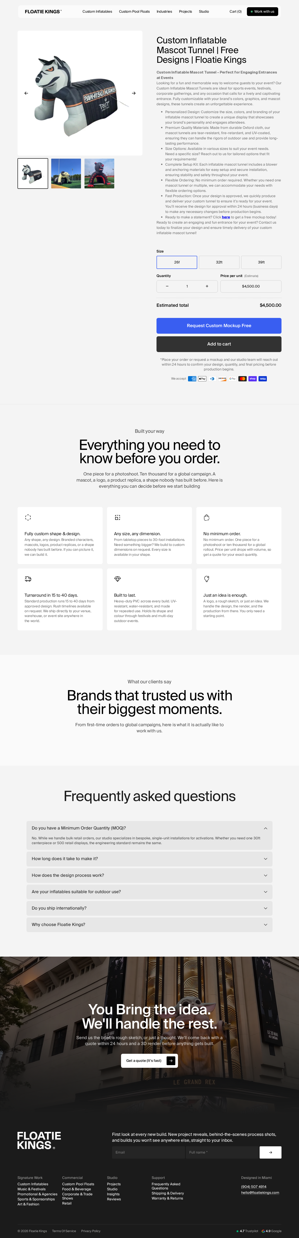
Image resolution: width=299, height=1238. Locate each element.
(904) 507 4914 (253, 1187)
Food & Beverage (76, 1189)
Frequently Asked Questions (166, 1186)
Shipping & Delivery (168, 1193)
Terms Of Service (64, 1231)
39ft (261, 262)
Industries (164, 12)
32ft (219, 262)
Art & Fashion (28, 1204)
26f (177, 262)
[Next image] (133, 93)
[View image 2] (66, 173)
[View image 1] (33, 173)
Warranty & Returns (167, 1198)
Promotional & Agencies (37, 1194)
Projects (185, 12)
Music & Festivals (32, 1189)
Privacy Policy (90, 1231)
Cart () (235, 11)
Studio (204, 12)
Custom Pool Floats (134, 12)
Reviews (114, 1199)
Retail (67, 1203)
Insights (113, 1194)
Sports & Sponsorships (36, 1199)
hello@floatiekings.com (260, 1193)
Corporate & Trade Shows (77, 1196)
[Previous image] (26, 93)
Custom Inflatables (97, 12)
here (226, 217)
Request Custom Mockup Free (219, 326)
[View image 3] (99, 173)
